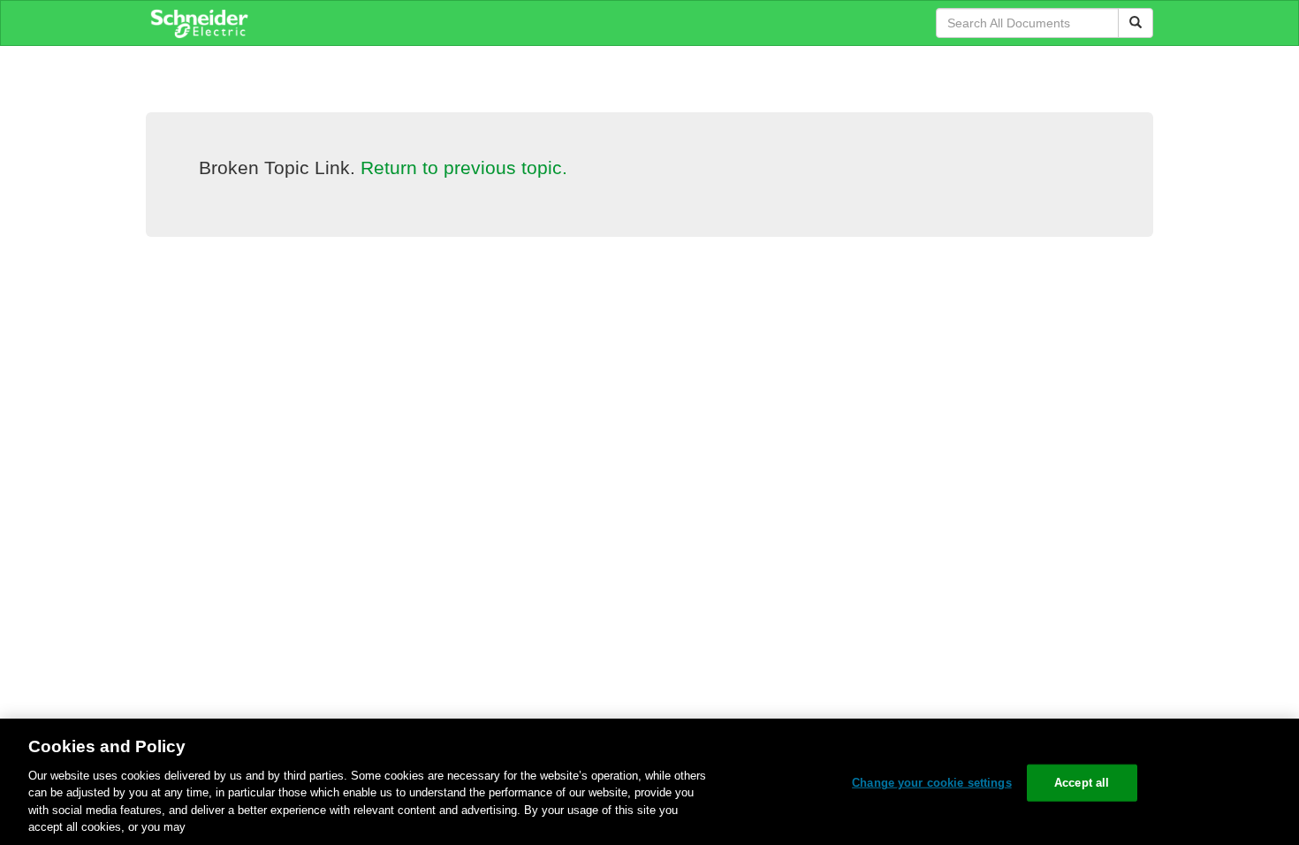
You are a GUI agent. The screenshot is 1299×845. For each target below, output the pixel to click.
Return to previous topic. (464, 167)
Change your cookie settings (932, 782)
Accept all (1081, 782)
